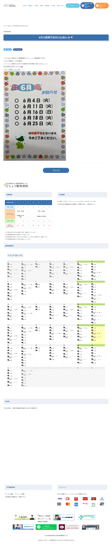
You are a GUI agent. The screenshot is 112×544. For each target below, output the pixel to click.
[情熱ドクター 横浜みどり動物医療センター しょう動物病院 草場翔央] (44, 518)
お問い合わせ (60, 5)
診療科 (41, 5)
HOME (25, 5)
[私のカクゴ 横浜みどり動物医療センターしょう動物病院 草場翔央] (25, 518)
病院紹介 (30, 5)
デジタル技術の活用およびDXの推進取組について (56, 535)
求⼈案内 (53, 5)
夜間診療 (47, 5)
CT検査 (36, 5)
